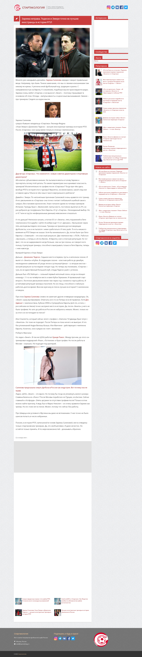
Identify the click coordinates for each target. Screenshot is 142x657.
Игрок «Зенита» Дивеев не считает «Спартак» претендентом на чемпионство (114, 139)
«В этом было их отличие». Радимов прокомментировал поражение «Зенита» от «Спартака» (115, 72)
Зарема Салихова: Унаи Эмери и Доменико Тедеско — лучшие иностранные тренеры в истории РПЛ (36, 612)
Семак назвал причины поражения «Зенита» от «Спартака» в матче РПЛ (114, 110)
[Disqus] (52, 504)
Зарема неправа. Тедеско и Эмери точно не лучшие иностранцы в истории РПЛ (50, 20)
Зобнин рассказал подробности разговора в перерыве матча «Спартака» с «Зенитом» (113, 100)
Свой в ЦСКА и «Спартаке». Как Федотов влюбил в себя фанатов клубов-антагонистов (74, 601)
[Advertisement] (53, 456)
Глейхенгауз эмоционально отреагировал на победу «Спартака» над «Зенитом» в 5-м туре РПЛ (115, 158)
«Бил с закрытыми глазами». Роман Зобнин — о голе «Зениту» (114, 128)
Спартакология (22, 654)
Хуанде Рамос (58, 337)
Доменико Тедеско (32, 257)
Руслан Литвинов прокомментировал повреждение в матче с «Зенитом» (114, 148)
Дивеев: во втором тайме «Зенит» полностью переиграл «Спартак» (114, 119)
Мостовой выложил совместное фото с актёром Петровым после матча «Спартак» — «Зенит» (113, 81)
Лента (96, 61)
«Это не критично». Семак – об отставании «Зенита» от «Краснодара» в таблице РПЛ (113, 91)
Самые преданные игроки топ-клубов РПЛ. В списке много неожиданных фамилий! (36, 600)
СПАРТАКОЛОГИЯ (33, 7)
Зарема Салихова (53, 80)
